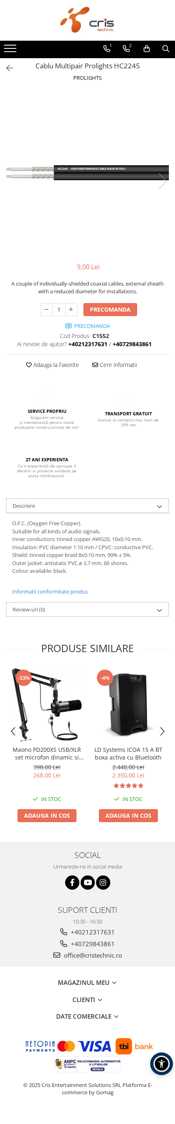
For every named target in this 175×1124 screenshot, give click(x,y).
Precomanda (110, 309)
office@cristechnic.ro (92, 955)
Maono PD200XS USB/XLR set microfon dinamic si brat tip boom (47, 753)
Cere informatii (117, 365)
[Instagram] (103, 882)
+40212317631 (92, 932)
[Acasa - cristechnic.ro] (87, 20)
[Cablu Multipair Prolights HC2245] (87, 173)
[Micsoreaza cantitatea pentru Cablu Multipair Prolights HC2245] (47, 309)
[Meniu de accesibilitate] (161, 1063)
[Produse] (11, 51)
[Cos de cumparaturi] (146, 49)
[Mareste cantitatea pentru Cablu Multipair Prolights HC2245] (71, 309)
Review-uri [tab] (29, 609)
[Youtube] (88, 882)
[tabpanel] (87, 173)
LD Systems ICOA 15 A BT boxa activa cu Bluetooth (128, 753)
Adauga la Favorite (55, 365)
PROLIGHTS (87, 77)
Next (162, 181)
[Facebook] (72, 882)
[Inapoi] (6, 68)
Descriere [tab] (24, 505)
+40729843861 (92, 944)
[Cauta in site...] (166, 49)
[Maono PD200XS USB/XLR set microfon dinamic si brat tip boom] (46, 705)
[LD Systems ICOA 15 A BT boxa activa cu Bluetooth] (128, 705)
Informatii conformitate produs (50, 591)
